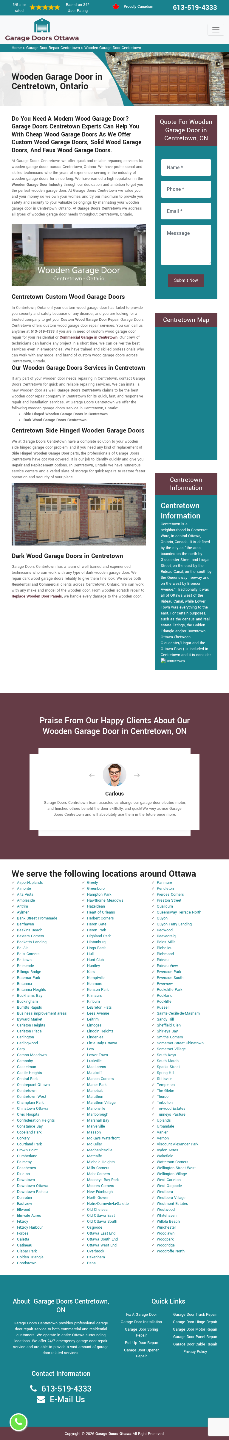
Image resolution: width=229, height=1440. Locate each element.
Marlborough (97, 1114)
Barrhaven (25, 924)
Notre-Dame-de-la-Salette (108, 1203)
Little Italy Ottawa (102, 1043)
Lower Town (97, 1055)
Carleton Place (29, 1031)
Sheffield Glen (169, 1025)
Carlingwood (27, 1043)
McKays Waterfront (103, 1138)
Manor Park (96, 1084)
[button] (96, 775)
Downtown (26, 1180)
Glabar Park (27, 1251)
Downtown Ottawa (32, 1186)
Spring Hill (165, 1073)
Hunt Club (95, 960)
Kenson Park (98, 989)
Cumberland (27, 1156)
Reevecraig (166, 936)
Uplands (164, 1120)
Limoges (94, 1025)
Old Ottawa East (101, 1215)
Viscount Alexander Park (177, 1144)
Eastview (24, 1203)
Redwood (165, 930)
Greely (92, 882)
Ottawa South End (102, 1239)
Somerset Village (171, 1049)
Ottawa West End (102, 1245)
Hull (90, 954)
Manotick (95, 1090)
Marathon (95, 1096)
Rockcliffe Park (169, 989)
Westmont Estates (172, 1203)
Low (90, 1049)
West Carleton (169, 1180)
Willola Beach (168, 1221)
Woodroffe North (171, 1251)
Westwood (166, 1209)
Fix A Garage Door (141, 1314)
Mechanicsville (99, 1150)
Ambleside (26, 900)
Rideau (162, 960)
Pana (91, 1263)
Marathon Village (101, 1102)
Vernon (163, 1138)
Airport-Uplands (30, 882)
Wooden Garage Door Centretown (112, 48)
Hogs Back (96, 948)
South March (168, 1061)
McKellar (94, 1144)
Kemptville (96, 977)
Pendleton (165, 888)
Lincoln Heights (100, 1031)
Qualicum (165, 906)
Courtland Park (29, 1144)
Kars (91, 971)
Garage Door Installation (141, 1322)
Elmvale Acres (29, 1215)
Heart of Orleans (101, 912)
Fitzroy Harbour (30, 1227)
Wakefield (165, 1156)
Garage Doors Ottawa (114, 1433)
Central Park (27, 1078)
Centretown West (31, 1096)
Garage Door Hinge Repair (195, 1322)
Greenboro (96, 888)
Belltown (24, 960)
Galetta (23, 1239)
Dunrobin (24, 1197)
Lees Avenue (98, 1013)
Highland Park (99, 936)
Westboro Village (171, 1197)
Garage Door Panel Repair (195, 1337)
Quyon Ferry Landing (174, 924)
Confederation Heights (36, 1120)
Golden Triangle (30, 1257)
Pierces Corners (170, 894)
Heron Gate (96, 924)
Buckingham (27, 1001)
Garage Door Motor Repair (195, 1329)
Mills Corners (98, 1168)
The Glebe (165, 1090)
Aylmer (23, 912)
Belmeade (25, 966)
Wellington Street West (176, 1168)
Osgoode (94, 1227)
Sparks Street (168, 1067)
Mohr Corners (98, 1174)
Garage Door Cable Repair (195, 1344)
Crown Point (27, 1150)
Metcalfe (94, 1156)
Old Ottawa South (102, 1221)
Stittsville (164, 1078)
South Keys (166, 1055)
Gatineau (24, 1245)
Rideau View (167, 966)
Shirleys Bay (167, 1031)
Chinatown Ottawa (32, 1108)
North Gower (98, 1197)
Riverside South (170, 977)
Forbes (23, 1233)
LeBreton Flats (99, 1007)
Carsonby (25, 1061)
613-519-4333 (195, 7)
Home (17, 48)
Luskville (94, 1061)
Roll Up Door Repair (141, 1342)
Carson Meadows (32, 1055)
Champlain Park (30, 1102)
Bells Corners (28, 954)
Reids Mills (166, 942)
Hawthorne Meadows (105, 900)
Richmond (165, 954)
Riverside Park (169, 971)
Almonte (24, 888)
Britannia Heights (31, 989)
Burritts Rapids (29, 1007)
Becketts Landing (32, 942)
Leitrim (93, 1019)
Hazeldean (96, 906)
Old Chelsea (97, 1209)
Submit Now (186, 280)
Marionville (96, 1108)
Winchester (166, 1227)
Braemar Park (28, 977)
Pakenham (96, 1257)
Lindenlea (95, 1037)
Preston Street (169, 900)
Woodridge (166, 1245)
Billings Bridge (29, 971)
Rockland (164, 995)
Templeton (166, 1084)
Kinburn (93, 1001)
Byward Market (29, 1019)
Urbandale (165, 1126)
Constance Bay (30, 1126)
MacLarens (96, 1067)
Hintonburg (96, 942)
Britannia (24, 983)
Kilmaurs (94, 995)
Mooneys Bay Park (103, 1180)
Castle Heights (29, 1073)
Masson (94, 1132)
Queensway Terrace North (179, 912)
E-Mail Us (67, 1400)
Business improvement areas (42, 1013)
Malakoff (94, 1073)
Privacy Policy (195, 1351)
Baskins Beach (29, 930)
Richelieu (164, 948)
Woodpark (165, 1239)
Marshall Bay (98, 1120)
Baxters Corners (30, 936)
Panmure (164, 882)
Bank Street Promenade (37, 918)
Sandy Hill (165, 1019)
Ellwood (23, 1209)
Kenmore (94, 983)
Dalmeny (24, 1162)
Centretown (26, 1090)
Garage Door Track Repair (195, 1314)
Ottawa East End (101, 1233)
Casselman (26, 1067)
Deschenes (26, 1168)
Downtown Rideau (32, 1191)
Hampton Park (99, 894)
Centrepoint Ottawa (33, 1084)
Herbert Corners (100, 918)
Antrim (22, 906)
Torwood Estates (171, 1108)
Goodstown (26, 1263)
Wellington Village (172, 1174)
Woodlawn (165, 1233)
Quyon (162, 918)
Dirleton (23, 1174)
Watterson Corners (172, 1162)
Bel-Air (22, 948)
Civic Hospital (28, 1114)
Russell (163, 1007)
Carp (21, 1049)
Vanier (162, 1132)
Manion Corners (100, 1078)
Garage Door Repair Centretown (53, 48)
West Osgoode (169, 1186)
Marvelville (96, 1126)
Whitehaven (167, 1215)
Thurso (162, 1096)
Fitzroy (22, 1221)
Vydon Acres (167, 1150)
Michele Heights (101, 1162)
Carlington (25, 1037)
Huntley (93, 966)
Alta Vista (25, 894)
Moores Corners (100, 1186)
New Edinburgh (100, 1191)
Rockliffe (164, 1001)
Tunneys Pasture (171, 1114)
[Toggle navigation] (216, 30)
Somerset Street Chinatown (180, 1043)
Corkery (23, 1138)
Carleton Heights (31, 1025)
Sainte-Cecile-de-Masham (178, 1013)
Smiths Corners (170, 1037)
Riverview (165, 983)
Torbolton (165, 1102)
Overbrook (95, 1251)
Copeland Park (29, 1132)
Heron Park (96, 930)
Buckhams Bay (29, 995)
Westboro (165, 1191)
